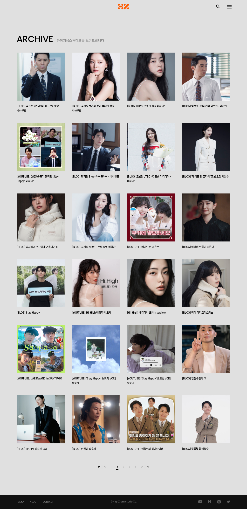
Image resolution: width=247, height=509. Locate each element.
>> (147, 467)
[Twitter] (228, 502)
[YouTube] (200, 502)
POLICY (20, 501)
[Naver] (210, 502)
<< (99, 467)
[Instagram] (219, 502)
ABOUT (33, 501)
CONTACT (48, 501)
